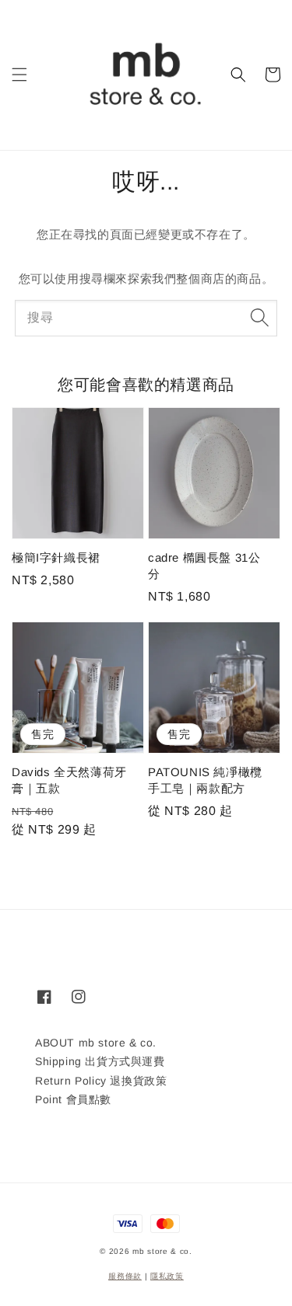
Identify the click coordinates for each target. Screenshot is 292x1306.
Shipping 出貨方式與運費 (100, 1061)
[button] (19, 74)
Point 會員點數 (73, 1099)
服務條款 (125, 1276)
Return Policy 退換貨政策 (101, 1080)
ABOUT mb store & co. (96, 1042)
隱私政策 (167, 1276)
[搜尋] (259, 318)
